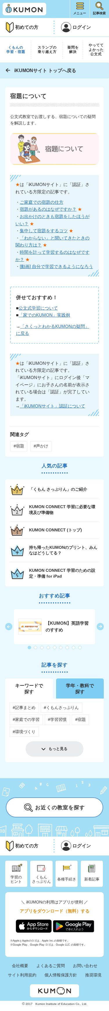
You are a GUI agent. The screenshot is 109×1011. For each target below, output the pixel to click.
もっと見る (58, 748)
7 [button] (67, 647)
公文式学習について (38, 308)
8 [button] (74, 647)
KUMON (54, 990)
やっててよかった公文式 (96, 49)
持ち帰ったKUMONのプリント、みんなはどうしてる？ (63, 550)
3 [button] (42, 647)
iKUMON (24, 9)
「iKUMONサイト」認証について (52, 405)
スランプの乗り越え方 (47, 49)
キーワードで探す (29, 688)
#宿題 (19, 446)
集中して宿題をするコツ (44, 230)
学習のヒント (16, 879)
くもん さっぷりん (41, 879)
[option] (54, 626)
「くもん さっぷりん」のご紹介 (58, 489)
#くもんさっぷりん (61, 707)
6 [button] (61, 647)
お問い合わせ (85, 965)
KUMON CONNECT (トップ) (55, 530)
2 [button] (35, 647)
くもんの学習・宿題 (15, 49)
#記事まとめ (24, 707)
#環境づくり (24, 731)
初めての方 (26, 27)
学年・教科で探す (80, 688)
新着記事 (91, 879)
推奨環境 (93, 975)
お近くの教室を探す (60, 807)
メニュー (79, 13)
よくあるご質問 (50, 965)
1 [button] (29, 647)
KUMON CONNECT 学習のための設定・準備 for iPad (62, 573)
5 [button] (55, 647)
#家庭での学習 (26, 719)
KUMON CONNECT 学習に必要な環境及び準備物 (62, 509)
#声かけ (41, 446)
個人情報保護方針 (60, 975)
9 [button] (80, 647)
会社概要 (20, 965)
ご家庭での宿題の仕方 (41, 202)
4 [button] (48, 647)
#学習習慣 (57, 719)
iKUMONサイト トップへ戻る (45, 70)
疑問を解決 (73, 49)
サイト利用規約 (22, 975)
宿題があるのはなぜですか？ (48, 209)
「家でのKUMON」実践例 (44, 314)
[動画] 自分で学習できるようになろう (56, 266)
